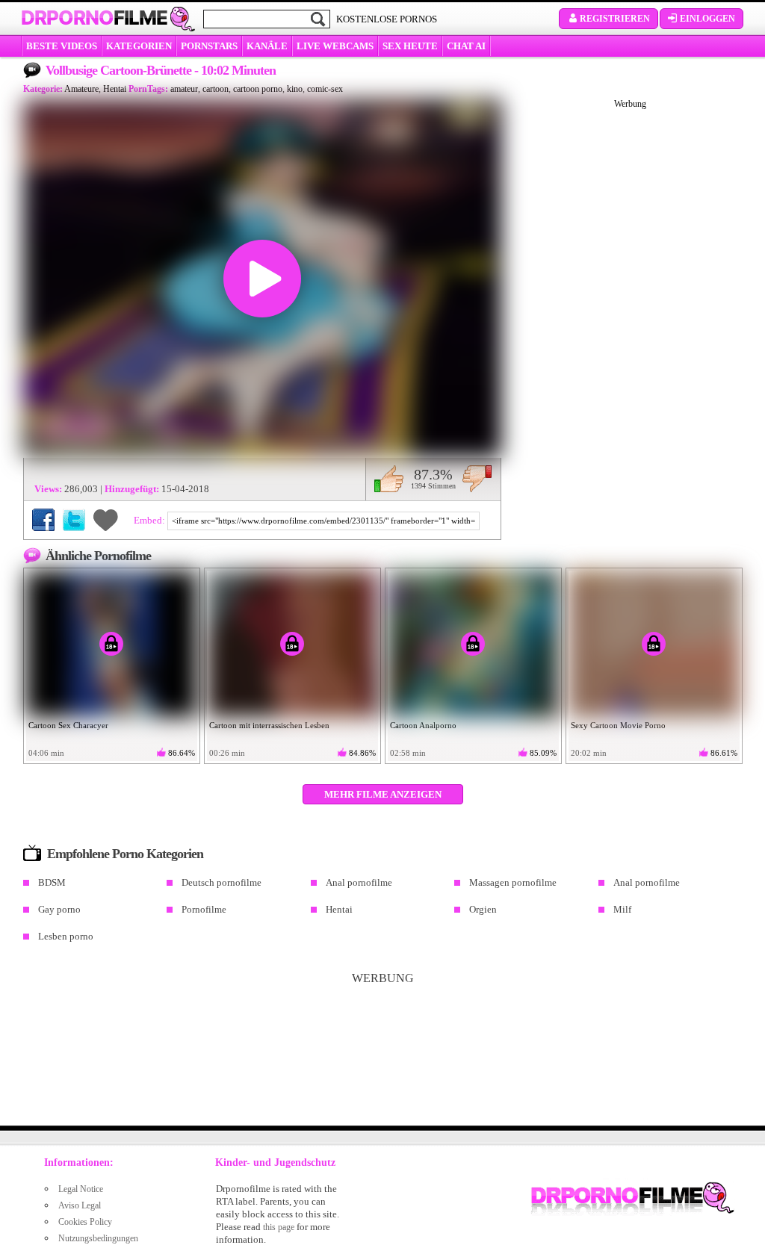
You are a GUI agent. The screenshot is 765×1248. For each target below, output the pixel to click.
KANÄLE (267, 46)
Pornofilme (204, 909)
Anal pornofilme (359, 882)
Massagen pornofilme (513, 882)
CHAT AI (466, 46)
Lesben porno (65, 936)
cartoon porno (257, 89)
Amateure (81, 89)
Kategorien (139, 46)
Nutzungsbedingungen (98, 1238)
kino (295, 89)
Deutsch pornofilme (221, 882)
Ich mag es (388, 478)
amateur (184, 89)
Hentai (114, 89)
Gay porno (59, 909)
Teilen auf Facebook (43, 520)
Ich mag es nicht (477, 478)
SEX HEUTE (410, 46)
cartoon (215, 89)
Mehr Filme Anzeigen (383, 794)
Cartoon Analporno (423, 725)
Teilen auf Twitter (74, 520)
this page (278, 1227)
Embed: (150, 520)
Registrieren (615, 18)
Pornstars (209, 46)
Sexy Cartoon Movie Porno (618, 725)
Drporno (94, 18)
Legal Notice (80, 1189)
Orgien (483, 909)
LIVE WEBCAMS (335, 46)
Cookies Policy (85, 1222)
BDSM (52, 882)
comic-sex (325, 89)
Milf (622, 909)
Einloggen (707, 18)
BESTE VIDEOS (61, 46)
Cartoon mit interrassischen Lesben (269, 725)
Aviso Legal (79, 1205)
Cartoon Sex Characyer (68, 725)
